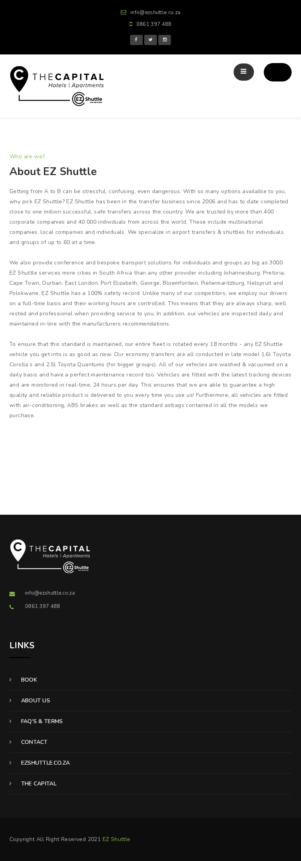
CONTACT (33, 742)
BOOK (28, 680)
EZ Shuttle (117, 839)
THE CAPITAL (37, 783)
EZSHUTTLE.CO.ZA (44, 763)
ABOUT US (34, 700)
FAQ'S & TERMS (41, 721)
